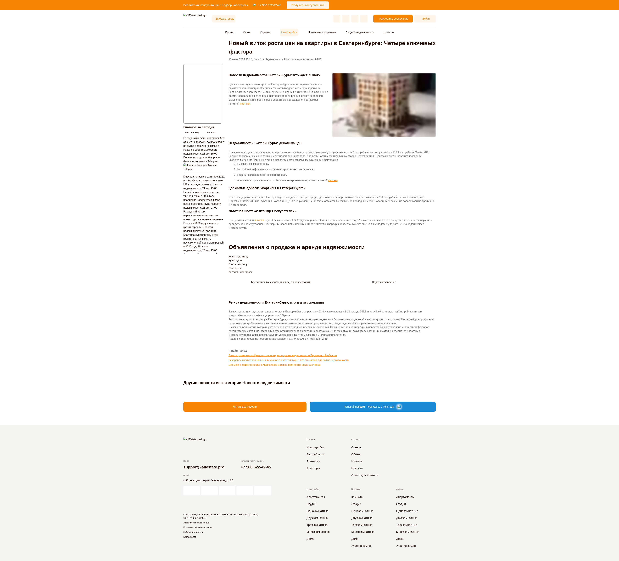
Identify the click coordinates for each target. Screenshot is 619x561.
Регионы (211, 132)
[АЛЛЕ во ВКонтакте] (227, 490)
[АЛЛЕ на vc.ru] (191, 490)
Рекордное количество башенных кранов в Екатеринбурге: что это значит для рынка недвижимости (289, 360)
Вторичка (355, 489)
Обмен (355, 454)
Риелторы (313, 468)
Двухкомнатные (317, 518)
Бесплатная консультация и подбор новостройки (280, 282)
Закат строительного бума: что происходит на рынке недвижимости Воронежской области (283, 355)
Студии (311, 504)
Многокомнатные (318, 531)
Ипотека (356, 461)
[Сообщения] (354, 18)
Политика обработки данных (198, 527)
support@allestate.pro (203, 467)
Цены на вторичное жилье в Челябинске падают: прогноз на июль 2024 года (274, 364)
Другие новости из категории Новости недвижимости (236, 382)
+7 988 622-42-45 (269, 5)
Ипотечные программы (322, 32)
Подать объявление (384, 282)
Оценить (265, 32)
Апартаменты (316, 497)
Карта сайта (189, 536)
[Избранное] (336, 18)
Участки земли (361, 545)
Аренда (399, 489)
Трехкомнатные (317, 525)
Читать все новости (245, 406)
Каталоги (311, 439)
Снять (246, 32)
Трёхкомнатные (361, 525)
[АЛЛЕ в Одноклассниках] (244, 490)
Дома (310, 538)
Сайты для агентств (365, 475)
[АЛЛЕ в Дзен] (209, 490)
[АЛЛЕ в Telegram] (262, 490)
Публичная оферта (193, 532)
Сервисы (355, 439)
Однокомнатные (318, 511)
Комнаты (357, 497)
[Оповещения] (364, 18)
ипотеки (245, 103)
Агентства (313, 461)
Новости (389, 32)
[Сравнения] (345, 18)
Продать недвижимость (360, 32)
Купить (229, 32)
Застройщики (315, 454)
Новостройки (289, 32)
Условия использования (196, 522)
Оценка (356, 447)
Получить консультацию (307, 5)
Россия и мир (192, 132)
